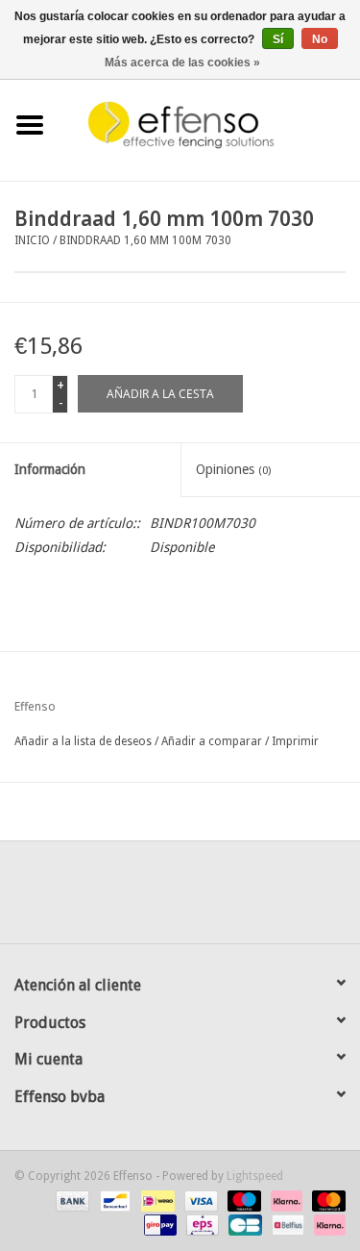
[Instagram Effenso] (249, 899)
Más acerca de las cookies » (182, 62)
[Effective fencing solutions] (210, 124)
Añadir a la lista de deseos (83, 741)
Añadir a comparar (213, 741)
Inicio (32, 240)
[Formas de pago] (70, 1200)
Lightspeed (255, 1176)
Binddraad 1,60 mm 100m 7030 (145, 240)
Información (49, 469)
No (319, 39)
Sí (278, 39)
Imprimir (295, 741)
